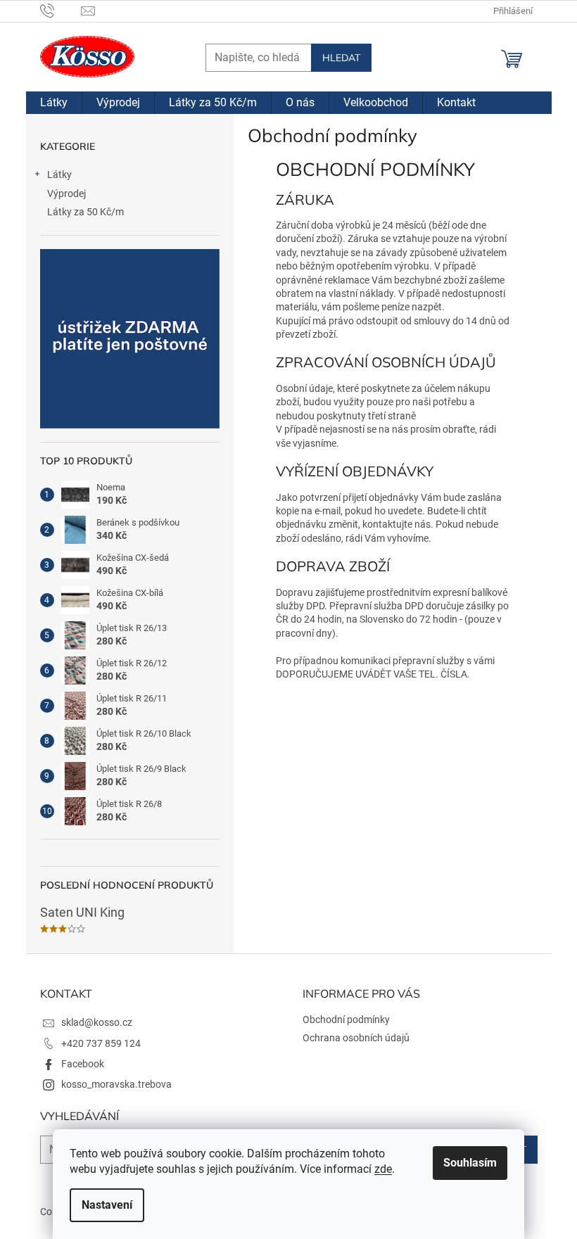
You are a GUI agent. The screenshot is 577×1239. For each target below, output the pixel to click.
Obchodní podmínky (346, 1019)
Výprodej (66, 193)
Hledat (341, 57)
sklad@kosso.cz (96, 1022)
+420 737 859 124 (101, 1043)
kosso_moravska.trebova (116, 1084)
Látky (59, 174)
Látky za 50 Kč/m (85, 211)
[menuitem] (54, 102)
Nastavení (107, 1205)
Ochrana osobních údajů (356, 1037)
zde (383, 1169)
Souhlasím (470, 1162)
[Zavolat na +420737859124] (61, 10)
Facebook (82, 1063)
